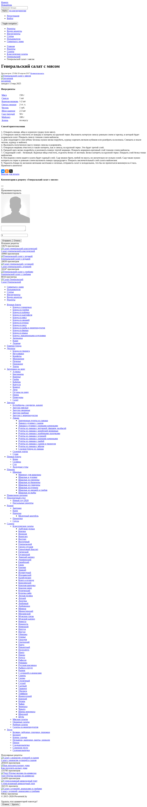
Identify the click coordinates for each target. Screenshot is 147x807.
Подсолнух (23, 650)
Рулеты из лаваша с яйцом (31, 446)
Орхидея (22, 639)
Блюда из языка (20, 333)
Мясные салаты (20, 719)
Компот (16, 387)
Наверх (4, 2)
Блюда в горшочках (22, 307)
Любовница (24, 606)
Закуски (11, 402)
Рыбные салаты (20, 724)
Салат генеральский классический (18, 251)
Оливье (22, 637)
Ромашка (22, 662)
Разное (10, 505)
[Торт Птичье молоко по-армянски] (18, 773)
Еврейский (23, 562)
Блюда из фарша (20, 330)
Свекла (5, 98)
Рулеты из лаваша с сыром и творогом (37, 443)
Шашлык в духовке (27, 477)
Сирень (22, 675)
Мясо (4, 95)
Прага (21, 652)
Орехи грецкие (9, 104)
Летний (22, 598)
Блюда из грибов (21, 310)
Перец (16, 395)
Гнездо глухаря (25, 547)
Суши (15, 454)
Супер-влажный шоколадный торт (18, 783)
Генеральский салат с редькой (15, 259)
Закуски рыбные (21, 413)
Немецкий (23, 626)
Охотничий (24, 642)
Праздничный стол (16, 498)
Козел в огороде (26, 580)
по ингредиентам (17, 10)
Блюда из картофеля (22, 315)
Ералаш (22, 567)
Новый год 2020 (21, 500)
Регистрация (13, 16)
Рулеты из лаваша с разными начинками (38, 438)
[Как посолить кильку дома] (15, 765)
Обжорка (22, 634)
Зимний (22, 570)
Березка (22, 531)
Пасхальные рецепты (23, 503)
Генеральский (25, 544)
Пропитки (18, 518)
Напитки (17, 513)
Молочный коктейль (28, 516)
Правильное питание (17, 495)
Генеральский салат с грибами (16, 274)
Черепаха (22, 706)
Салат (15, 400)
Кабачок (17, 382)
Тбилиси (22, 691)
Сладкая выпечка (21, 745)
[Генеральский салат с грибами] (17, 271)
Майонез (6, 117)
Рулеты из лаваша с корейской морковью (38, 431)
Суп (15, 464)
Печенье (17, 361)
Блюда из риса (20, 325)
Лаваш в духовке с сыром (30, 423)
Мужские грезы (26, 616)
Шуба (21, 717)
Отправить (6, 241)
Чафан (21, 704)
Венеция (22, 534)
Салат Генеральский (11, 282)
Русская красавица (27, 665)
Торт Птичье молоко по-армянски (17, 776)
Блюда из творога (21, 351)
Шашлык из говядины (29, 485)
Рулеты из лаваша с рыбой (31, 441)
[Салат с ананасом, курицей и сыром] (20, 757)
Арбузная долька (26, 529)
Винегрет (23, 536)
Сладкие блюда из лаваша (31, 449)
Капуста (17, 384)
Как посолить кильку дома (14, 768)
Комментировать (37, 73)
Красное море (25, 588)
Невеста (22, 621)
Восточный (24, 541)
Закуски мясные (20, 407)
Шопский (23, 714)
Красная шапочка (26, 585)
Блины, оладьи (20, 737)
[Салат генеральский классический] (19, 248)
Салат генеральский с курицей (16, 266)
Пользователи (14, 39)
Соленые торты (20, 451)
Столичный (24, 680)
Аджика (17, 371)
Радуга (21, 657)
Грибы (16, 379)
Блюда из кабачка (21, 312)
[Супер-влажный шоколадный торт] (19, 781)
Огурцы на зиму (21, 392)
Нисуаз (21, 632)
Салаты (10, 523)
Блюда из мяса (20, 317)
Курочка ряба (24, 593)
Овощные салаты (21, 722)
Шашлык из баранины (29, 482)
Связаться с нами (15, 41)
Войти (10, 18)
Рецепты (11, 28)
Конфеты (17, 356)
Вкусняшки (18, 353)
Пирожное (18, 364)
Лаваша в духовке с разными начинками (38, 425)
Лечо (15, 389)
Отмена (17, 241)
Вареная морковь (10, 101)
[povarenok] (7, 78)
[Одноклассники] (7, 171)
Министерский (25, 611)
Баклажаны (18, 374)
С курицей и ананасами (30, 673)
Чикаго (21, 709)
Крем (15, 510)
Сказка (21, 678)
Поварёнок (6, 5)
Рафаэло (22, 660)
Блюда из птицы (21, 322)
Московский (24, 614)
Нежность (23, 624)
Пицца (16, 742)
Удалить (15, 804)
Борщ (15, 459)
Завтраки (17, 508)
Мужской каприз (26, 619)
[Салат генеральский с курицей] (17, 264)
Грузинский (24, 554)
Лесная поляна (25, 595)
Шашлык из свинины (28, 480)
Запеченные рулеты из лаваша (33, 420)
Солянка (17, 462)
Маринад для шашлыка (29, 474)
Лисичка (22, 601)
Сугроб (22, 683)
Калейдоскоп (24, 577)
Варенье (17, 377)
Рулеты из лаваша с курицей (32, 436)
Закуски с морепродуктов (25, 415)
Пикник (11, 469)
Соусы (16, 521)
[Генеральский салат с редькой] (17, 256)
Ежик (21, 565)
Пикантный (24, 647)
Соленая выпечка (21, 750)
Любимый (23, 603)
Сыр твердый (8, 114)
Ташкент (22, 688)
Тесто (9, 729)
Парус (21, 644)
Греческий (23, 552)
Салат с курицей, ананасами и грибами (20, 791)
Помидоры (18, 397)
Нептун (22, 629)
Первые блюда (14, 456)
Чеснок (5, 107)
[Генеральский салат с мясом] (16, 76)
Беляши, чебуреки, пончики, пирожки (31, 732)
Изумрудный (24, 572)
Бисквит (17, 735)
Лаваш (16, 418)
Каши (15, 340)
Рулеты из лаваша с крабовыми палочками (39, 433)
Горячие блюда (14, 346)
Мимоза (22, 608)
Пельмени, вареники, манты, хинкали (31, 740)
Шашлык (17, 472)
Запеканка (18, 338)
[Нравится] (2, 188)
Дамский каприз (26, 557)
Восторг (22, 539)
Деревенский (24, 559)
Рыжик (21, 670)
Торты (16, 366)
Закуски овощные (21, 410)
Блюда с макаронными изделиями (29, 335)
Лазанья (16, 343)
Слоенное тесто (20, 747)
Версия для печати (10, 174)
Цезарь (21, 701)
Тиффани (23, 693)
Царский (22, 699)
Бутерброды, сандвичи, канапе (28, 405)
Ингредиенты (13, 33)
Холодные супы (20, 467)
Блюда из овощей (21, 320)
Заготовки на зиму (16, 369)
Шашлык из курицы (28, 487)
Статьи (10, 36)
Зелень (5, 120)
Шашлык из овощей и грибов (32, 490)
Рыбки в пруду (25, 668)
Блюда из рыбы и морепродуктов (29, 328)
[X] (11, 171)
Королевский (24, 583)
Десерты (11, 348)
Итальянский (24, 575)
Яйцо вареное (8, 111)
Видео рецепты (14, 31)
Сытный (22, 686)
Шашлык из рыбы (27, 492)
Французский (25, 696)
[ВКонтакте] (3, 171)
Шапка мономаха (26, 711)
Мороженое (18, 358)
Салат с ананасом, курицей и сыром (18, 760)
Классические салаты (23, 526)
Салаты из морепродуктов (25, 727)
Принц (21, 655)
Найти (4, 11)
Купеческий (24, 590)
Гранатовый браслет (28, 549)
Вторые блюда (14, 304)
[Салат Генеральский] (12, 279)
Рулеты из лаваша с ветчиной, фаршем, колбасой (42, 428)
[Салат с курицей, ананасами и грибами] (21, 788)
